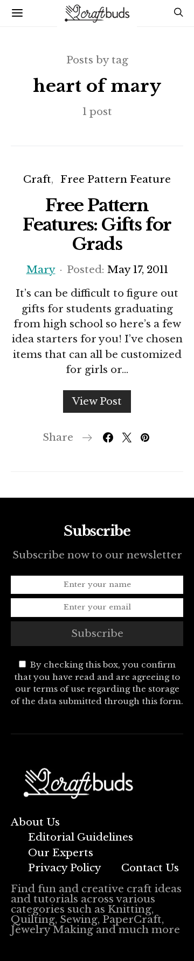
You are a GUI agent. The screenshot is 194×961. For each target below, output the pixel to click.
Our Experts (60, 853)
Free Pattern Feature (115, 179)
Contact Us (150, 868)
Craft (37, 179)
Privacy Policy (64, 868)
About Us (35, 822)
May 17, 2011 (137, 269)
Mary (41, 269)
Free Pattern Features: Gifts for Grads (97, 225)
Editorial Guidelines (80, 837)
